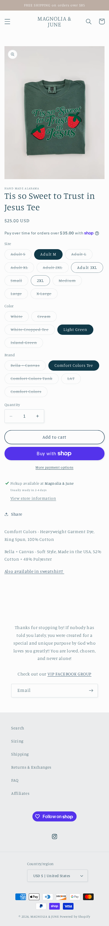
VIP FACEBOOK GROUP (69, 674)
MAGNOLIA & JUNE (44, 916)
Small (19, 282)
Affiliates (20, 793)
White (20, 318)
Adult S (21, 255)
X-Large (47, 295)
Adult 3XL (87, 267)
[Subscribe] (91, 690)
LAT (74, 380)
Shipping (20, 754)
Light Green (75, 329)
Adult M (48, 254)
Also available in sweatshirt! (34, 571)
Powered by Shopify (75, 916)
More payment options (54, 467)
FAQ (15, 780)
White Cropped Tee (33, 331)
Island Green (27, 344)
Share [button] (16, 514)
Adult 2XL (55, 269)
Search (17, 728)
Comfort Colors (29, 393)
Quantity (12, 404)
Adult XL (22, 269)
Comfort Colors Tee (73, 365)
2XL (40, 280)
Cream (47, 318)
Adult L (81, 255)
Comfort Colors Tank (35, 380)
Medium (70, 282)
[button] (7, 21)
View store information (33, 498)
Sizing (17, 741)
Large (19, 295)
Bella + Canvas (28, 367)
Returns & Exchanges (31, 767)
